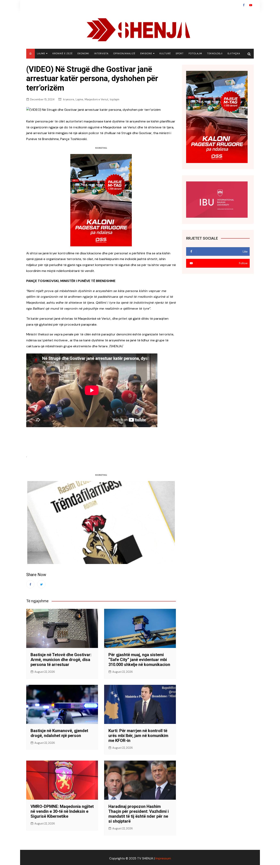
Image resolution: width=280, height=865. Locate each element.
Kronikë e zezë (62, 53)
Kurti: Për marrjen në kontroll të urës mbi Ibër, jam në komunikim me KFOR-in (138, 735)
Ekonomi (83, 53)
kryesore (68, 99)
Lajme (41, 53)
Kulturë (165, 53)
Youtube (251, 5)
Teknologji (215, 53)
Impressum (163, 858)
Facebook (244, 5)
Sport (180, 53)
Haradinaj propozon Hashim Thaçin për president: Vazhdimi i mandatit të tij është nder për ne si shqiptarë (138, 814)
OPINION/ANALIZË (124, 53)
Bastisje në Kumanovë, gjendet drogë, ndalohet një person (59, 733)
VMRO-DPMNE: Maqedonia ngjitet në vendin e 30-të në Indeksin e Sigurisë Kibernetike (62, 811)
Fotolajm (195, 53)
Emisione (146, 53)
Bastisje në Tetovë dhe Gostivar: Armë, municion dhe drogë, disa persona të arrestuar (61, 659)
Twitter (41, 584)
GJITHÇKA (234, 53)
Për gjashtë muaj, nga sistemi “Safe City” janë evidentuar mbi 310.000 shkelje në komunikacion (139, 659)
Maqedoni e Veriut (96, 99)
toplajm (114, 99)
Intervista (101, 53)
